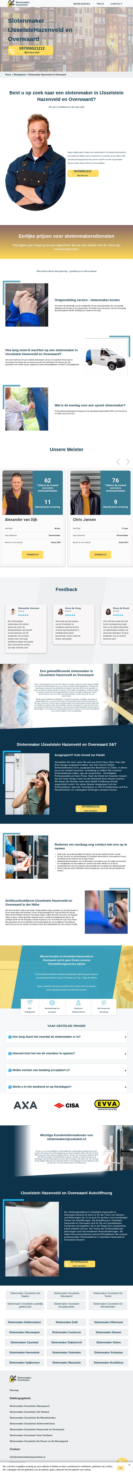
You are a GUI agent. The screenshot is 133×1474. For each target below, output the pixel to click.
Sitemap (14, 1390)
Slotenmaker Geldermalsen (24, 1322)
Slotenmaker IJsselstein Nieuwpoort (30, 1406)
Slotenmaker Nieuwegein (24, 1332)
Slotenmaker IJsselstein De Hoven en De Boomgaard (39, 1441)
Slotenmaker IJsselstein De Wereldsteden (33, 1417)
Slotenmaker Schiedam (108, 1352)
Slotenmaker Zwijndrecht (66, 1342)
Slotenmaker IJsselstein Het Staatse (29, 1412)
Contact (116, 4)
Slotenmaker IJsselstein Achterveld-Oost (32, 1423)
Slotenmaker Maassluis (66, 1362)
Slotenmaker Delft (67, 1322)
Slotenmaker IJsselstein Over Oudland (31, 1435)
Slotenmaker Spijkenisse (24, 1362)
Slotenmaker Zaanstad (24, 1342)
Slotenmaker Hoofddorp (108, 1362)
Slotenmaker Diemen (108, 1332)
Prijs (100, 4)
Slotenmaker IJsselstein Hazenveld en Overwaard (37, 1429)
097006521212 (32, 555)
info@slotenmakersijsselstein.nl (27, 1457)
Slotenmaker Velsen (108, 1342)
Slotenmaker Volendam (66, 1352)
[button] (118, 461)
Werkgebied (82, 4)
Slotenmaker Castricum (66, 1332)
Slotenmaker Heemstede (24, 1352)
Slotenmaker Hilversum (108, 1322)
